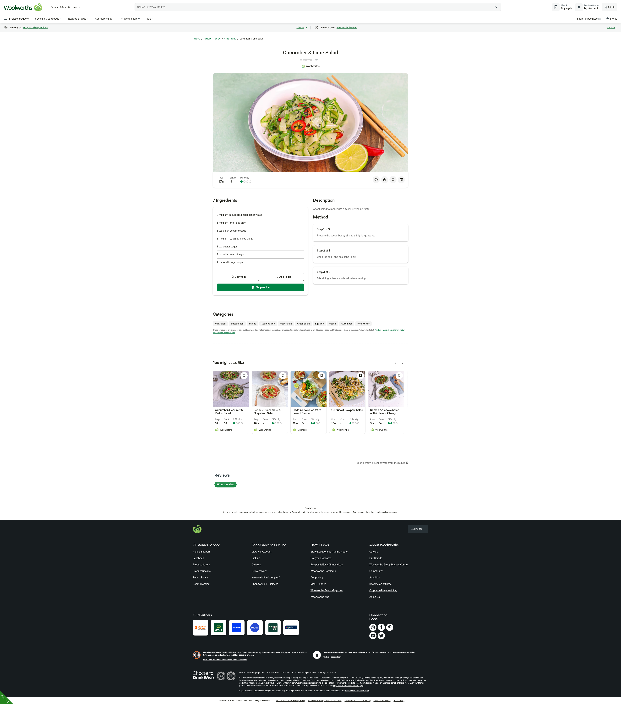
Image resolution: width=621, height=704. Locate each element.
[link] (310, 59)
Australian (220, 323)
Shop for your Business (265, 584)
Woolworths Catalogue (323, 571)
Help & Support (201, 551)
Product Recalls (202, 571)
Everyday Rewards (320, 558)
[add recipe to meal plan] (401, 179)
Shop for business (587, 18)
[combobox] (318, 7)
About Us (374, 596)
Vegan (332, 323)
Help (148, 18)
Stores (613, 18)
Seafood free (268, 323)
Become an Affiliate (380, 584)
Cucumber (346, 323)
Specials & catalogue (47, 18)
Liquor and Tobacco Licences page (348, 685)
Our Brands (375, 558)
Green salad (230, 38)
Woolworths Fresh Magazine (326, 590)
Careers (373, 551)
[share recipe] (384, 179)
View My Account (261, 551)
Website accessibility (332, 657)
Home (197, 38)
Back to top (417, 529)
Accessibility (399, 700)
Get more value (103, 18)
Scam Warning (201, 584)
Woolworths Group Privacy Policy (290, 700)
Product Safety (201, 564)
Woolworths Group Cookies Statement (325, 700)
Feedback (198, 558)
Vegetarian (286, 323)
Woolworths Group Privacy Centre (388, 564)
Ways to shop (129, 18)
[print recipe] (376, 179)
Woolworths (313, 66)
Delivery (256, 564)
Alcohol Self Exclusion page (357, 691)
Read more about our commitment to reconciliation (225, 659)
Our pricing (316, 577)
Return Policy (200, 577)
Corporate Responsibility (383, 590)
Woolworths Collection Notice (357, 700)
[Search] (496, 7)
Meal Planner (318, 584)
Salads (252, 323)
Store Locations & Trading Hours (329, 551)
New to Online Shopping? (266, 577)
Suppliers (374, 577)
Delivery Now (259, 571)
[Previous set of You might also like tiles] (395, 362)
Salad (218, 38)
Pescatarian (237, 323)
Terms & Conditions (382, 700)
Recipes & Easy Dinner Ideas (326, 564)
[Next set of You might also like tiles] (403, 362)
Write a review (227, 485)
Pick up (256, 558)
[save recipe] (393, 179)
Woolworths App (319, 596)
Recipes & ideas (77, 18)
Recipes (207, 38)
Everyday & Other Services (63, 7)
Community (376, 571)
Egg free (319, 323)
